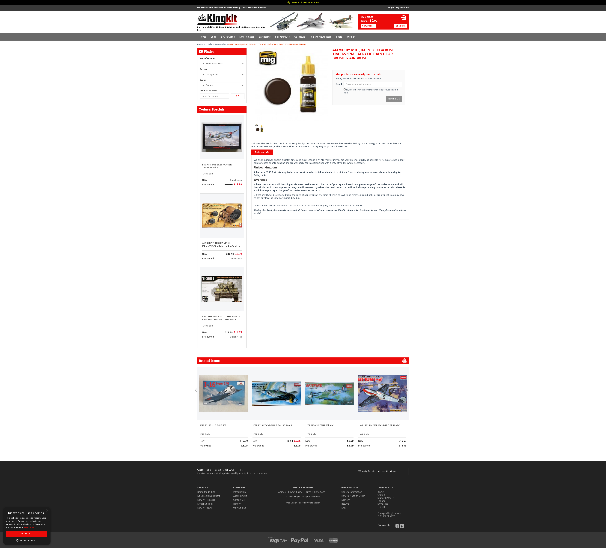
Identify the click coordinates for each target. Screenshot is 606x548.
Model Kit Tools (205, 503)
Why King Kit (239, 507)
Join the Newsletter (320, 36)
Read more (29, 527)
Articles (282, 491)
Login (391, 7)
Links (344, 507)
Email (338, 84)
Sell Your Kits (282, 36)
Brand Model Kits (206, 491)
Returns (345, 503)
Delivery (345, 499)
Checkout (401, 25)
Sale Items (264, 36)
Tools (339, 36)
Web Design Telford (295, 502)
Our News (299, 36)
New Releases (246, 36)
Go (237, 96)
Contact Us (239, 499)
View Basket (368, 25)
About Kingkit (240, 495)
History (237, 503)
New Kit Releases (206, 499)
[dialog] (26, 526)
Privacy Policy (295, 491)
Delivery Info (262, 152)
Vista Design (314, 502)
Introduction (239, 491)
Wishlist (351, 36)
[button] (26, 540)
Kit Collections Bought (208, 495)
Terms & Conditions (315, 491)
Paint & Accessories (217, 44)
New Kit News (204, 507)
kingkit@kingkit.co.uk (390, 513)
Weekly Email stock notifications (377, 471)
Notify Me (394, 98)
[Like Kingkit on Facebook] (397, 526)
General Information (351, 491)
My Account (402, 7)
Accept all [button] (27, 533)
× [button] (47, 510)
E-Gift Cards (228, 36)
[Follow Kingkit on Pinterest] (402, 526)
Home (203, 36)
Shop (213, 36)
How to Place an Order (353, 495)
